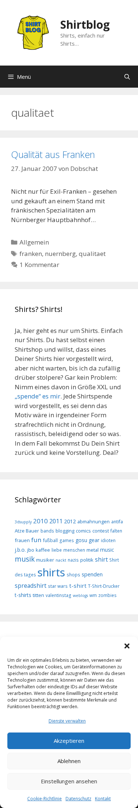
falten (116, 531)
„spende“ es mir (37, 396)
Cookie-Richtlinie (44, 798)
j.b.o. (20, 549)
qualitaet (92, 253)
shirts (51, 572)
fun (36, 539)
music (107, 549)
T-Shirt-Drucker (104, 586)
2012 (70, 521)
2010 (40, 521)
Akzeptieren (69, 740)
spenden (92, 574)
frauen (22, 540)
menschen (74, 550)
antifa (117, 521)
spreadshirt (30, 586)
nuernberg (60, 253)
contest (100, 530)
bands (47, 531)
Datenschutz (78, 798)
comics (83, 530)
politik (86, 559)
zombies (107, 595)
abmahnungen (93, 521)
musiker (45, 559)
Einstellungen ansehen (69, 781)
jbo (30, 550)
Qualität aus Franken (53, 154)
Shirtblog (85, 24)
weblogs (80, 595)
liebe (57, 550)
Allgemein (34, 242)
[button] (127, 646)
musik (25, 559)
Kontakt (103, 798)
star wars (58, 586)
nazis (73, 560)
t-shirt (77, 585)
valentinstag (58, 595)
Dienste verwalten (67, 721)
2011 (56, 521)
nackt (61, 560)
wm (93, 595)
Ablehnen (69, 761)
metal (92, 550)
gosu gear (87, 540)
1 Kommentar (39, 264)
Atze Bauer (27, 530)
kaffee (43, 550)
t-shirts (23, 594)
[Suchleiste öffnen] (127, 77)
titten (38, 595)
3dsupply (23, 521)
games (66, 540)
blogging (65, 530)
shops (73, 574)
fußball (50, 540)
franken (31, 253)
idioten (108, 540)
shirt (101, 559)
